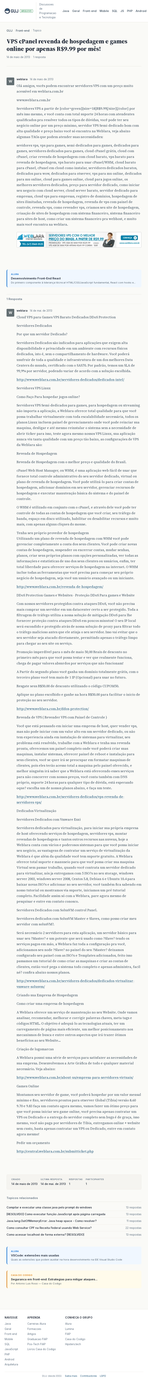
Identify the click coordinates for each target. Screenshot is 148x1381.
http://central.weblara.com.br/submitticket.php (55, 1151)
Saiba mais (71, 1376)
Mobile (104, 11)
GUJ (10, 30)
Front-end (22, 30)
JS (122, 11)
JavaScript (11, 1349)
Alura (68, 1323)
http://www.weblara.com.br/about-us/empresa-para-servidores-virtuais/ (75, 1077)
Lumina (69, 1328)
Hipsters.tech (73, 1344)
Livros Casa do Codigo (41, 1349)
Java (65, 11)
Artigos (31, 1333)
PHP (130, 11)
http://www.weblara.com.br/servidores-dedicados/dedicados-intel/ (70, 379)
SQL (114, 11)
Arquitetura (11, 1364)
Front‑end (90, 11)
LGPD (103, 1376)
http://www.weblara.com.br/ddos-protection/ (53, 709)
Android (141, 11)
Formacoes (34, 1328)
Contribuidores (88, 1376)
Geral (76, 11)
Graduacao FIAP (37, 1339)
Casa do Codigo (75, 1339)
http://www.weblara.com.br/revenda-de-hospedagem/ (60, 586)
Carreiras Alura (36, 1323)
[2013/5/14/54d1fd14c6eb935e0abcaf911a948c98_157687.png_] (79, 248)
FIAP (68, 1333)
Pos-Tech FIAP (36, 1344)
